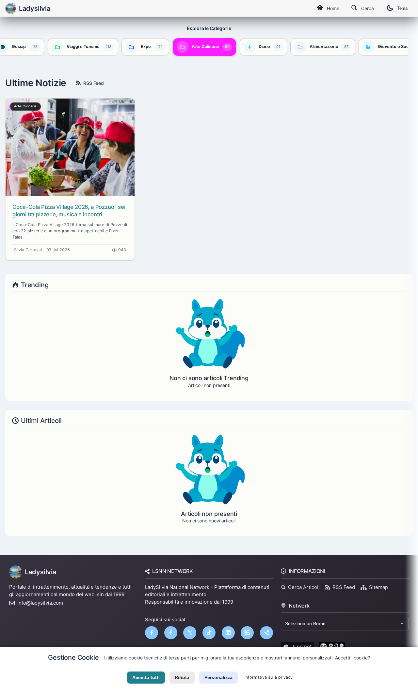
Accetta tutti (146, 677)
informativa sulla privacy (269, 677)
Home (333, 8)
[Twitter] (189, 632)
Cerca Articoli (304, 587)
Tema (402, 8)
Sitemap (378, 587)
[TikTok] (209, 632)
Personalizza (218, 677)
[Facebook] (151, 632)
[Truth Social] (266, 632)
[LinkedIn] (228, 632)
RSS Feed (93, 83)
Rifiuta (182, 677)
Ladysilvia (40, 572)
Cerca (367, 8)
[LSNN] (247, 632)
